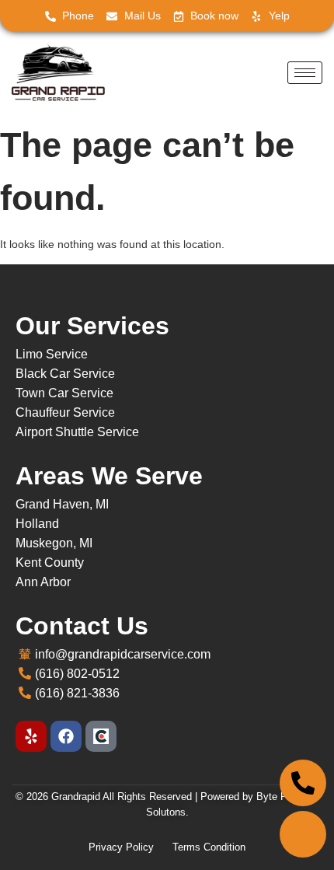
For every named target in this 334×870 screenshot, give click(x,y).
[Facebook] (66, 736)
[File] (101, 736)
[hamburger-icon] (304, 72)
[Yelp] (31, 736)
